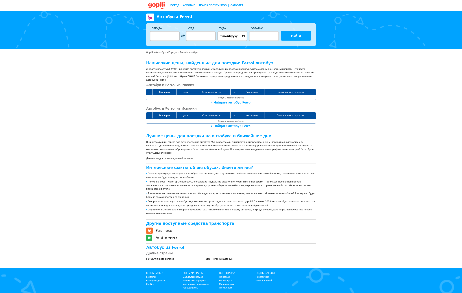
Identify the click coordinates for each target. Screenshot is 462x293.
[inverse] (183, 36)
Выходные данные (155, 280)
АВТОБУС (189, 5)
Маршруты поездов (193, 276)
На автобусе (225, 280)
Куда (191, 28)
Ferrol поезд (164, 231)
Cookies (150, 284)
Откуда (157, 28)
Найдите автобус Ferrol (232, 102)
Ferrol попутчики (166, 238)
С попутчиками (226, 284)
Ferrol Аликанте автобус (160, 258)
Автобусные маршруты (194, 280)
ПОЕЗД (174, 5)
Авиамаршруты (191, 287)
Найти (296, 36)
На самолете (225, 287)
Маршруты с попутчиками (196, 284)
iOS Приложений (264, 280)
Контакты (151, 276)
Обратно (257, 28)
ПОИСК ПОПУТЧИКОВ (213, 5)
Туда (222, 28)
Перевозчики (262, 276)
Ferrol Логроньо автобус (218, 258)
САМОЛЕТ (236, 5)
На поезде (224, 276)
